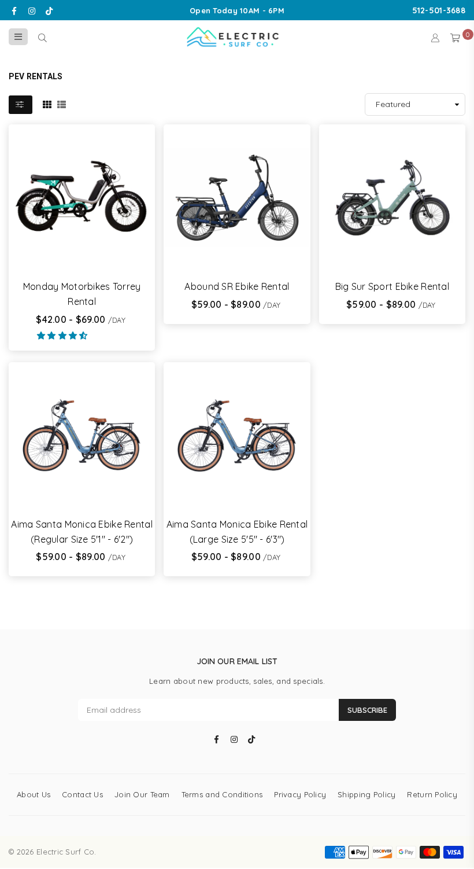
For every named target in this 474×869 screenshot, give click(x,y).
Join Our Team (142, 794)
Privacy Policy (300, 794)
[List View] (61, 103)
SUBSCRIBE (367, 710)
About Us (33, 794)
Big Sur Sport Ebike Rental (392, 286)
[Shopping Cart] (455, 37)
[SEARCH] (42, 37)
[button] (63, 335)
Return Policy (432, 794)
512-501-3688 (438, 10)
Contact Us (82, 794)
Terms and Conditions (222, 794)
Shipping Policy (366, 794)
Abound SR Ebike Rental (236, 286)
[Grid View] (47, 103)
